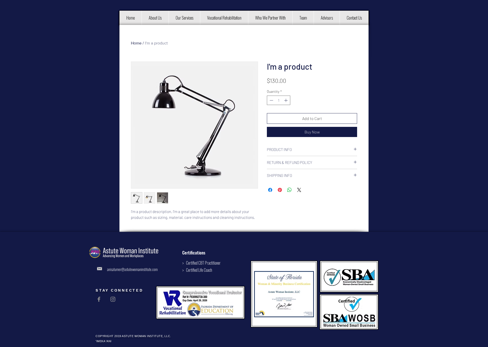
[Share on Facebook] (270, 190)
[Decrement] (271, 100)
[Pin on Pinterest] (280, 190)
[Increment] (286, 100)
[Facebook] (99, 299)
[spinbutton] (278, 100)
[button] (155, 18)
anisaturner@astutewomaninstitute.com (132, 269)
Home (136, 43)
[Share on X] (299, 190)
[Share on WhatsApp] (289, 190)
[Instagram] (113, 299)
